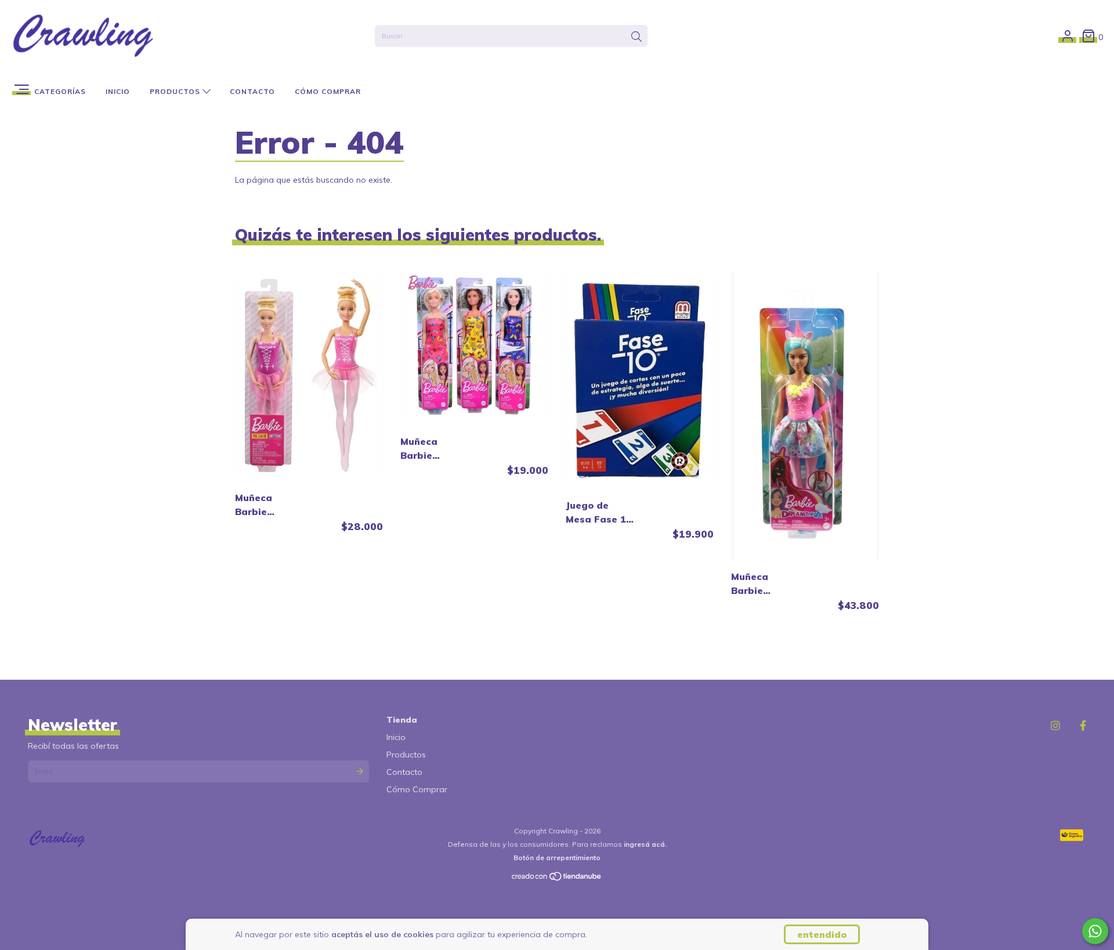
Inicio (118, 91)
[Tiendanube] (557, 879)
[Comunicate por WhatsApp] (1095, 931)
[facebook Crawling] (1083, 726)
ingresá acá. (645, 844)
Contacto (252, 91)
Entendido (822, 934)
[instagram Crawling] (1055, 726)
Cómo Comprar (328, 91)
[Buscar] (636, 37)
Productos (176, 91)
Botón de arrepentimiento (557, 857)
